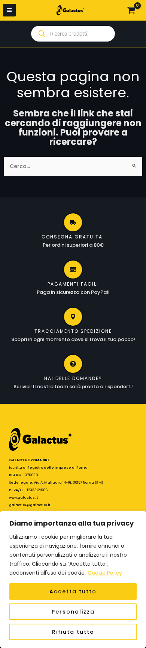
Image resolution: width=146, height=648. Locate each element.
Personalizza (73, 611)
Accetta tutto (73, 591)
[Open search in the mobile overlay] (73, 34)
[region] (73, 579)
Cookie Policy (105, 572)
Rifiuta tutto (73, 632)
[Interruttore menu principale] (9, 10)
